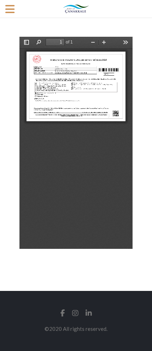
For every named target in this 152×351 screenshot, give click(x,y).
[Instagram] (75, 313)
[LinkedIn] (89, 313)
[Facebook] (62, 313)
